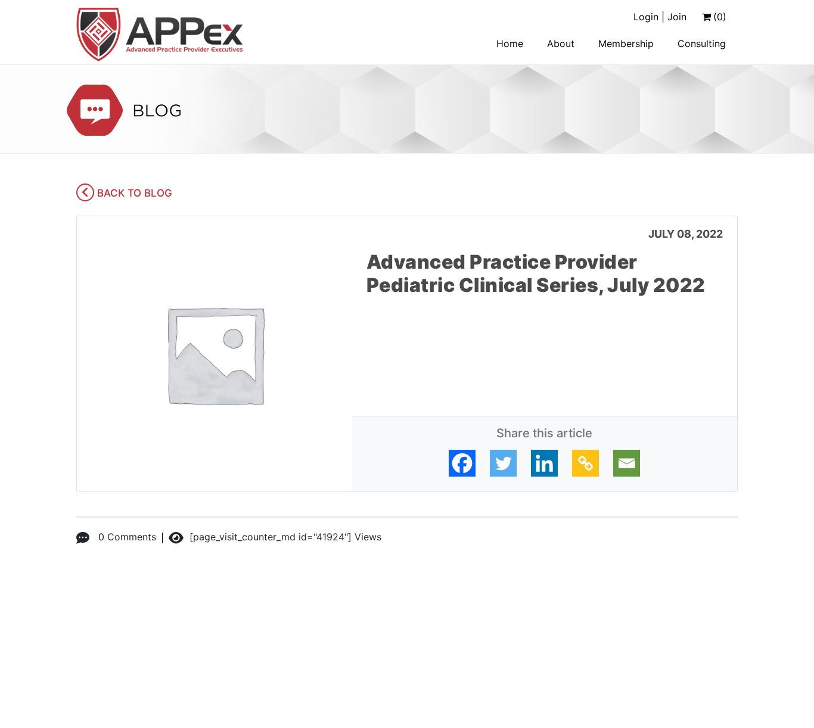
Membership (626, 43)
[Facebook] (462, 463)
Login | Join (659, 17)
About (560, 43)
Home (509, 43)
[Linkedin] (544, 463)
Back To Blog (133, 193)
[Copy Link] (585, 463)
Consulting (702, 43)
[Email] (626, 463)
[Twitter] (503, 463)
